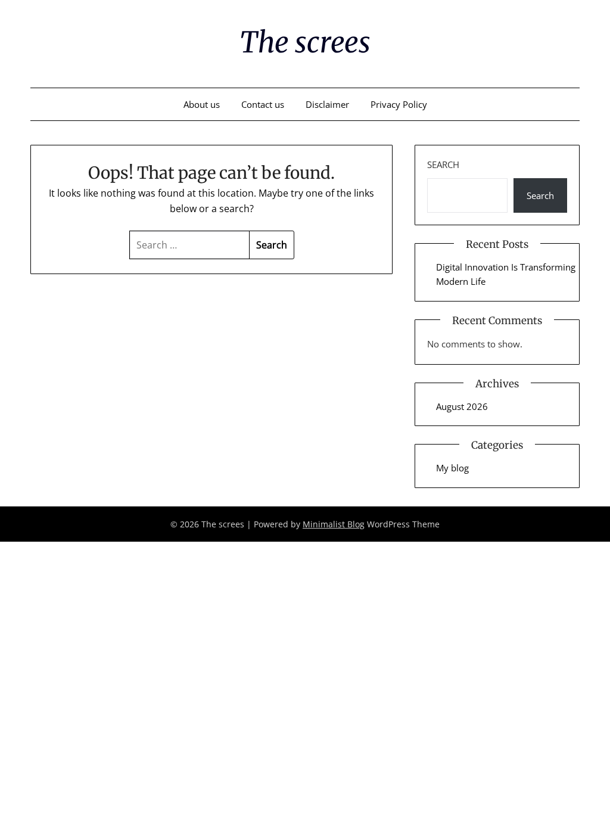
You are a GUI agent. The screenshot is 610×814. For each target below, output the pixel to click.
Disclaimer (327, 104)
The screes (305, 42)
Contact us (262, 104)
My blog (452, 468)
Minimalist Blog (334, 524)
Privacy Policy (399, 104)
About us (201, 104)
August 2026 (462, 406)
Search (443, 164)
